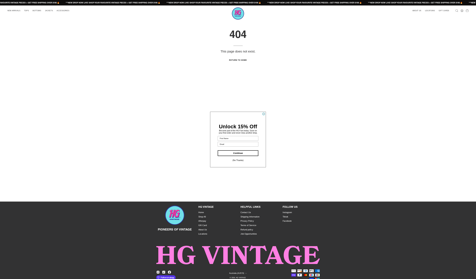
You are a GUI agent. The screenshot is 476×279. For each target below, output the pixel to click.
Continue (238, 153)
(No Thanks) (238, 160)
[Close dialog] (263, 114)
